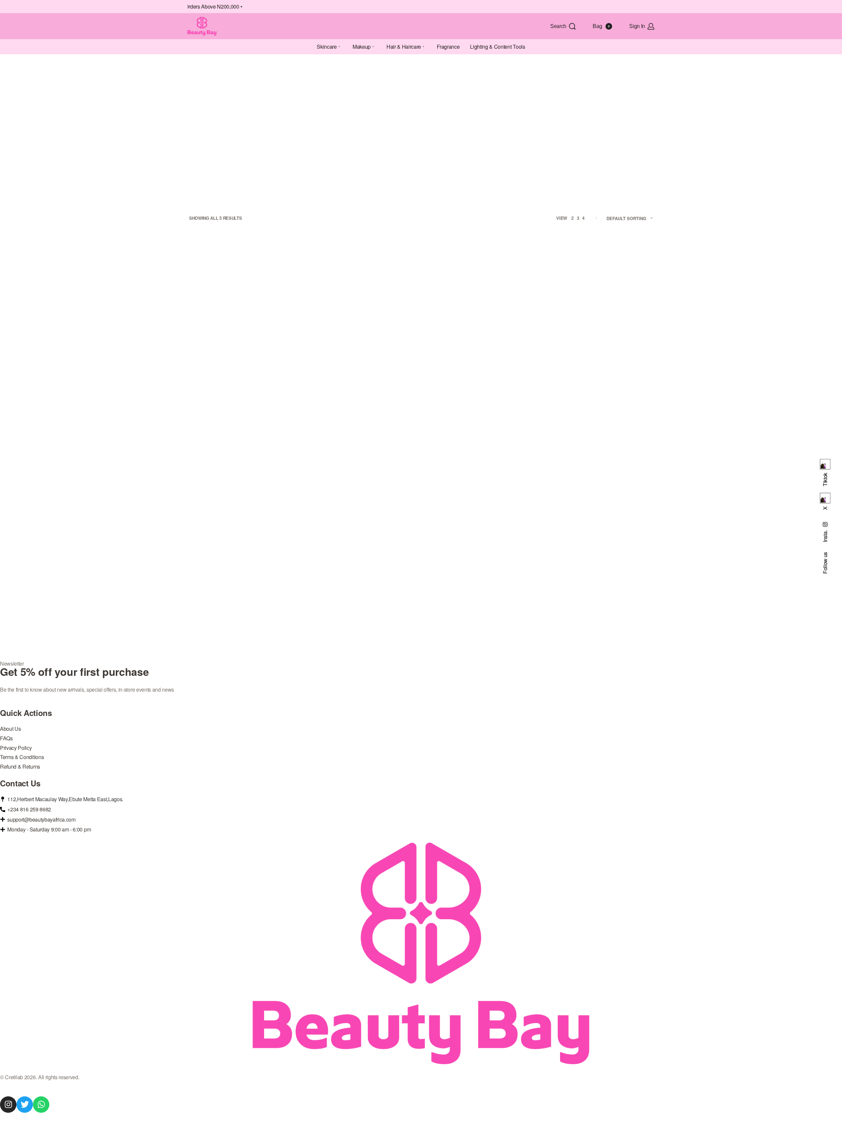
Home (193, 77)
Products (249, 77)
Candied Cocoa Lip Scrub (243, 395)
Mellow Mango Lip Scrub (599, 395)
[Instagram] (8, 1104)
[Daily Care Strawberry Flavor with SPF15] (480, 309)
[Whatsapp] (41, 1104)
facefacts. (244, 368)
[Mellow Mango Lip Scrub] (598, 309)
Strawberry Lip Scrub (243, 595)
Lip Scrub (233, 375)
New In (273, 375)
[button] (243, 420)
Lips (246, 375)
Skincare (219, 77)
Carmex (361, 368)
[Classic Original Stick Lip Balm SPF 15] (361, 309)
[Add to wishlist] (286, 266)
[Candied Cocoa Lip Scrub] (243, 309)
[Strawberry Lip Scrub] (243, 508)
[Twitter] (24, 1104)
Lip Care (215, 375)
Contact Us (20, 783)
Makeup (259, 375)
